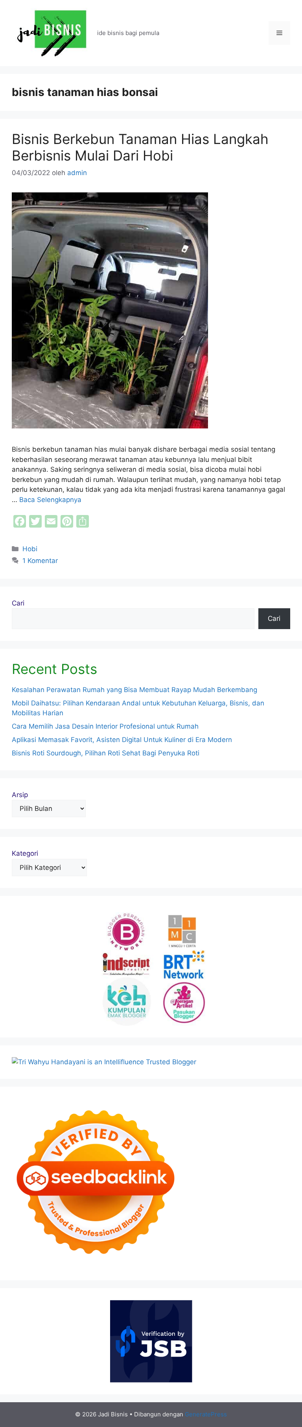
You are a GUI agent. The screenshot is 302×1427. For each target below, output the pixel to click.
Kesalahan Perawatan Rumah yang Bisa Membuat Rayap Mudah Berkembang (134, 690)
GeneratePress (206, 1414)
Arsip (20, 795)
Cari (18, 603)
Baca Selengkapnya (50, 500)
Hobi (29, 549)
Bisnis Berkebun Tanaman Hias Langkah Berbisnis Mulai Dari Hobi (140, 147)
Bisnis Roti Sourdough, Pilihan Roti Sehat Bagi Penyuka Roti (105, 753)
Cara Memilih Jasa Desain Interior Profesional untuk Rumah (105, 726)
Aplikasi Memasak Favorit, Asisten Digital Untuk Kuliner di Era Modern (122, 740)
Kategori (25, 853)
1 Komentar (40, 561)
